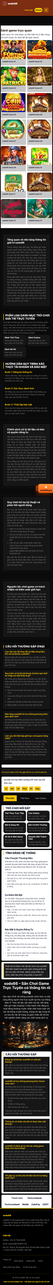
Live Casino (40, 798)
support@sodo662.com (17, 1244)
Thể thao (24, 798)
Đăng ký (38, 10)
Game (11, 62)
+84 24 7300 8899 (17, 1240)
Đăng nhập (29, 10)
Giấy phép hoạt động (11, 1267)
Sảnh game (9, 30)
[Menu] (46, 10)
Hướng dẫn (30, 1261)
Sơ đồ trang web (29, 1267)
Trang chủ (7, 1259)
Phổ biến (10, 798)
